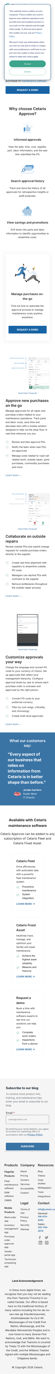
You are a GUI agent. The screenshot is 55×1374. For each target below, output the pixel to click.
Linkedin (40, 1243)
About (23, 1171)
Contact (24, 1192)
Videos (41, 1175)
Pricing (24, 1175)
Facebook (40, 1237)
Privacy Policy (35, 1134)
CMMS (8, 1200)
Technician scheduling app (10, 1263)
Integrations (44, 1196)
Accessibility (27, 1188)
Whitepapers (44, 1187)
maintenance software (34, 80)
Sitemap (24, 1229)
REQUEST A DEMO (27, 90)
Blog (40, 1171)
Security (24, 1225)
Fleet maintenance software (11, 1185)
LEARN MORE (24, 903)
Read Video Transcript (27, 393)
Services (25, 1184)
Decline (27, 71)
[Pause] (27, 374)
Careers (24, 1180)
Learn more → (14, 475)
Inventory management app (11, 1229)
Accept (27, 64)
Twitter (46, 1237)
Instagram (47, 1243)
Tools (41, 1192)
